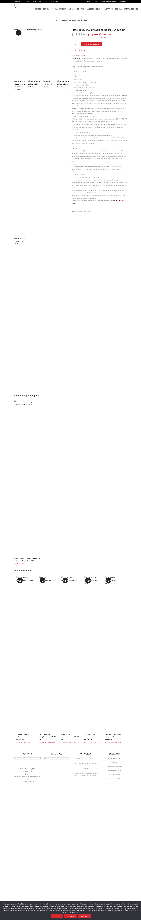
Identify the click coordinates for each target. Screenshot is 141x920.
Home (55, 20)
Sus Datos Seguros (114, 774)
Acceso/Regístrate (111, 1)
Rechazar (71, 916)
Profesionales (122, 1)
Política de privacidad (114, 770)
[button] (80, 50)
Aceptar (57, 916)
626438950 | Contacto (91, 1)
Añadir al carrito (91, 44)
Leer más (84, 916)
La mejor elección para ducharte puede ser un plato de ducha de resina (85, 774)
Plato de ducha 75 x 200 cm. (91, 58)
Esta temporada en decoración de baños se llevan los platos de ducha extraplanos (85, 765)
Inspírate (102, 1)
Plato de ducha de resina (85, 759)
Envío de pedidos (114, 779)
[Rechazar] (138, 911)
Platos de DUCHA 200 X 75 (111, 58)
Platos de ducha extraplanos (93, 61)
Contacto (114, 762)
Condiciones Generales (114, 766)
